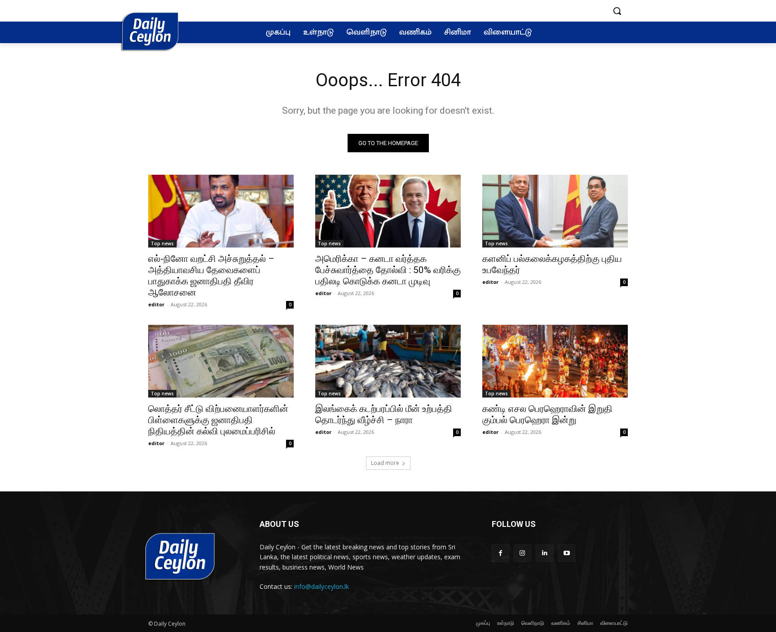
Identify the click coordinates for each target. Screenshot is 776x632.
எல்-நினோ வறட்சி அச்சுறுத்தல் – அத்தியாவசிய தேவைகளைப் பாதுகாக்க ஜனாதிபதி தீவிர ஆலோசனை (211, 275)
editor (156, 304)
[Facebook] (500, 553)
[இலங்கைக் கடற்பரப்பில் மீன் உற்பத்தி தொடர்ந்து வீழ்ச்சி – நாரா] (388, 361)
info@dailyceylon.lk (321, 586)
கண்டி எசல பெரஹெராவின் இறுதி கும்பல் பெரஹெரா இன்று (547, 414)
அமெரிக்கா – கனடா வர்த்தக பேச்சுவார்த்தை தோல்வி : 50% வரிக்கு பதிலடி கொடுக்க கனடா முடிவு (388, 270)
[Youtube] (566, 553)
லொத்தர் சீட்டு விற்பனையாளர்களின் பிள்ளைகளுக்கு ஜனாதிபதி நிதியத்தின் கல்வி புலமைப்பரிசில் (218, 420)
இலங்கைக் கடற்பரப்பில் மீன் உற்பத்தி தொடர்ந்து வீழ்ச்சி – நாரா (383, 414)
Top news (162, 243)
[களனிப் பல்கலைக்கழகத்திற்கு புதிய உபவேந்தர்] (555, 211)
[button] (617, 11)
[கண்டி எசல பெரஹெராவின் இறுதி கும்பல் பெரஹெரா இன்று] (555, 361)
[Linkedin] (544, 553)
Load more (385, 463)
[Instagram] (522, 553)
